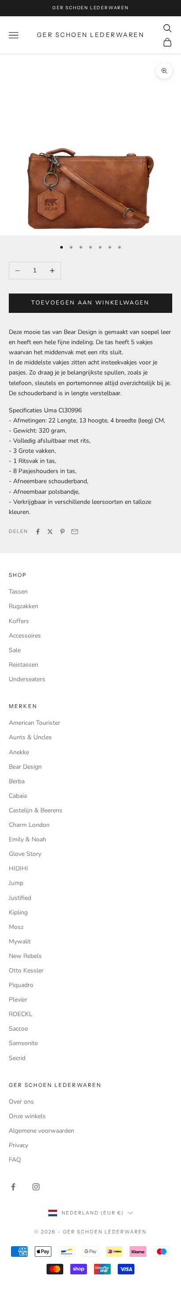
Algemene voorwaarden (41, 1131)
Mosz (16, 927)
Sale (15, 650)
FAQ (15, 1160)
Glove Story (25, 854)
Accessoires (25, 635)
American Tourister (34, 723)
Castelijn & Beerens (35, 810)
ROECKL (21, 1014)
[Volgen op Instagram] (36, 1186)
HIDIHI (18, 868)
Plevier (18, 999)
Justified (20, 898)
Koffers (19, 621)
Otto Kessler (26, 970)
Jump (16, 883)
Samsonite (23, 1043)
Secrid (17, 1058)
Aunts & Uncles (30, 737)
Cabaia (18, 796)
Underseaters (27, 679)
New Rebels (25, 956)
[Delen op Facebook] (37, 531)
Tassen (18, 591)
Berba (17, 781)
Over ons (21, 1101)
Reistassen (23, 665)
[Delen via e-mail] (74, 531)
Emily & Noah (27, 839)
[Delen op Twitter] (50, 531)
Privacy (18, 1145)
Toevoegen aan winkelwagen (90, 303)
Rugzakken (23, 606)
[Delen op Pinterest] (62, 531)
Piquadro (21, 985)
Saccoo (18, 1028)
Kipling (18, 912)
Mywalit (20, 941)
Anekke (19, 752)
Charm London (29, 825)
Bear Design (25, 767)
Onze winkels (27, 1116)
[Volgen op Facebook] (13, 1186)
